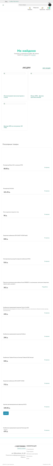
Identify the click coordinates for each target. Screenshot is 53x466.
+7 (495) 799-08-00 (13, 1)
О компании (30, 449)
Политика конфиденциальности (15, 455)
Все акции (46, 68)
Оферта (23, 457)
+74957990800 (20, 446)
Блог (27, 458)
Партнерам (29, 451)
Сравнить (48, 151)
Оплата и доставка (32, 454)
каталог (33, 55)
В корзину (46, 167)
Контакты (29, 456)
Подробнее (45, 287)
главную (26, 55)
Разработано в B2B (46, 464)
